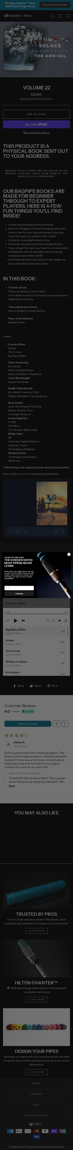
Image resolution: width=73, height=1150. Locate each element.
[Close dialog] (69, 554)
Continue (19, 593)
